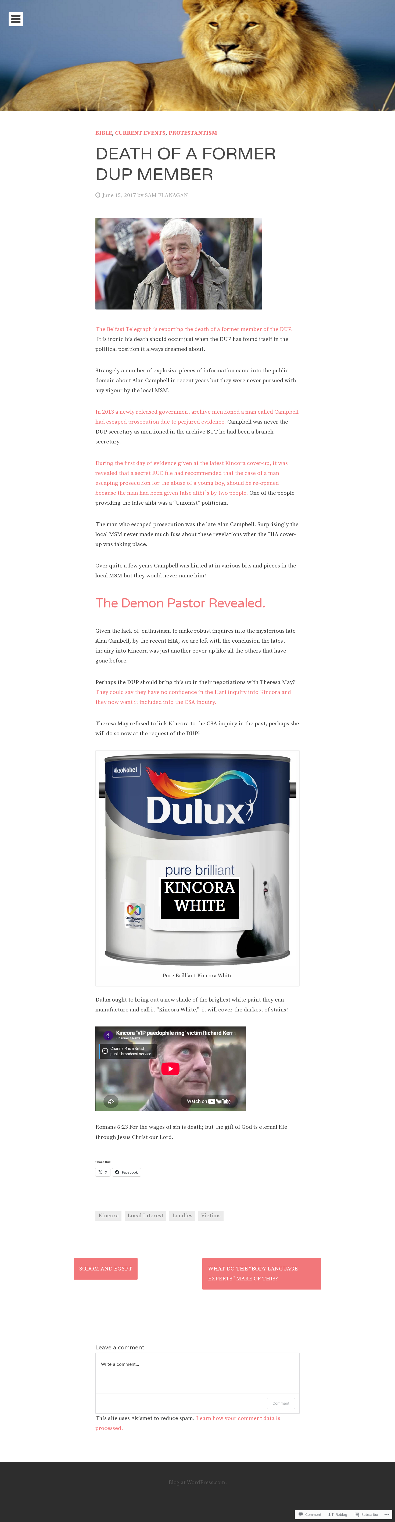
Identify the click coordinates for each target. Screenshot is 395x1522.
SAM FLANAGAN (166, 195)
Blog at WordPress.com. (197, 1482)
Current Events (140, 133)
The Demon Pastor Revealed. (180, 603)
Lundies (182, 1215)
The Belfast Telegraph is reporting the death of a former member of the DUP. (194, 329)
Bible (103, 133)
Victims (211, 1215)
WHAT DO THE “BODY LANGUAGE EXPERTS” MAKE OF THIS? (253, 1273)
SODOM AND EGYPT (105, 1268)
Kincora (108, 1215)
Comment (280, 1403)
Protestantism (192, 133)
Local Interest (145, 1215)
